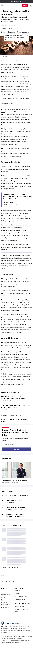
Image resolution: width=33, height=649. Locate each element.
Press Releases (5, 607)
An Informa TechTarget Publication (16, 1)
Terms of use (14, 640)
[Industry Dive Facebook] (6, 581)
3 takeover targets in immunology (14, 501)
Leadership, (19, 419)
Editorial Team (5, 594)
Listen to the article (11, 60)
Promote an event (20, 599)
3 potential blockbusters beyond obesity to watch (15, 508)
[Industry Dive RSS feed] (13, 581)
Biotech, (11, 419)
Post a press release (13, 567)
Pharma (3, 421)
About (3, 592)
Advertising (18, 594)
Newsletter (4, 600)
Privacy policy (5, 640)
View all (4, 567)
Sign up (25, 5)
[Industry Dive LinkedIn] (2, 581)
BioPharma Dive (19, 606)
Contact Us (4, 597)
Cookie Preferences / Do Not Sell (11, 642)
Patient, (25, 419)
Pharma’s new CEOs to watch (14, 480)
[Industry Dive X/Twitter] (10, 581)
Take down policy (24, 640)
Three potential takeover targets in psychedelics (15, 515)
